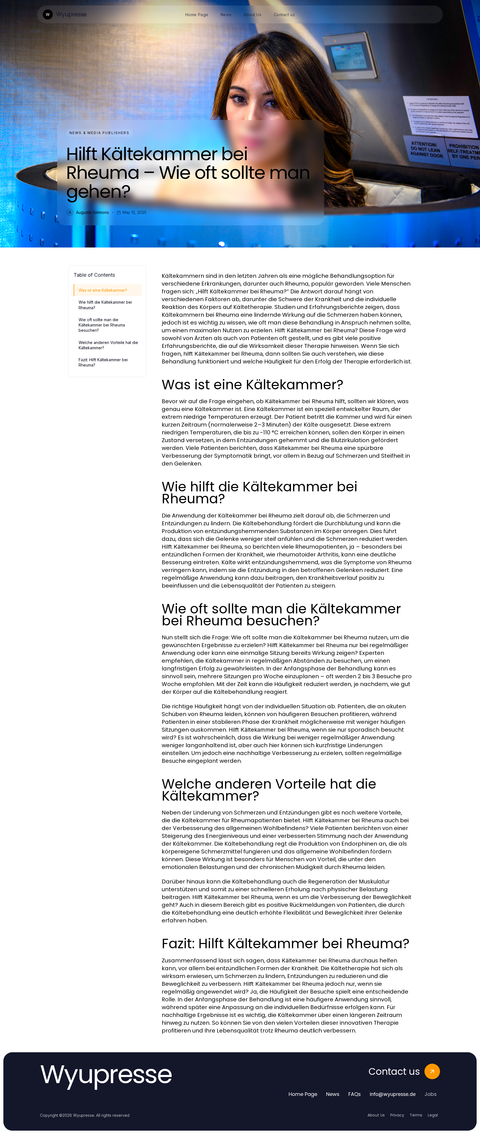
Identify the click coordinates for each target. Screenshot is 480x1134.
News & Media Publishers (99, 133)
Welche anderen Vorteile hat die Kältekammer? (108, 345)
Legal (433, 1115)
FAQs (354, 1094)
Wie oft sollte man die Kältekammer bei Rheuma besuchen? (102, 325)
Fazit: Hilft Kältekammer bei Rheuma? (103, 362)
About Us (376, 1115)
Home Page (303, 1094)
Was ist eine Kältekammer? (103, 290)
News (332, 1094)
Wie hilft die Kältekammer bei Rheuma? (105, 305)
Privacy (397, 1115)
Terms (416, 1115)
